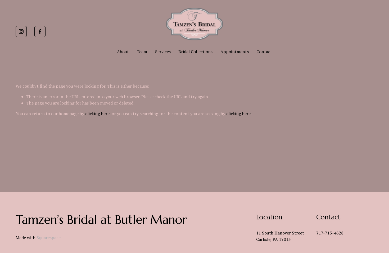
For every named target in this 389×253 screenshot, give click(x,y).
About (123, 52)
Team (142, 52)
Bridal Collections (195, 52)
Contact (264, 52)
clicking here (97, 113)
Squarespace (49, 238)
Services (163, 52)
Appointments (234, 52)
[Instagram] (21, 31)
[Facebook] (40, 31)
